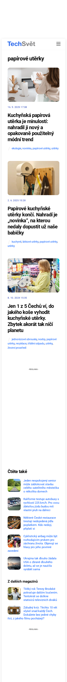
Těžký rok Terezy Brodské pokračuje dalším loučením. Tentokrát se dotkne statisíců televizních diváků (40, 594)
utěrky (55, 148)
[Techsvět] (21, 43)
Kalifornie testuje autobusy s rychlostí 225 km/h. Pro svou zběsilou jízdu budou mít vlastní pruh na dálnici (41, 504)
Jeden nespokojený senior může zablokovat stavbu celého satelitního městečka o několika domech (41, 486)
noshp (41, 339)
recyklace (21, 343)
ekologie (16, 148)
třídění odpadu (36, 343)
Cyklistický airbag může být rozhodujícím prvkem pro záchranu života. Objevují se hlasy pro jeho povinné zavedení (33, 543)
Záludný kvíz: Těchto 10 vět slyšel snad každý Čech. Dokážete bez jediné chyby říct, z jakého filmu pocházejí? (32, 613)
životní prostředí (17, 347)
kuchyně (16, 241)
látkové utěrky (31, 241)
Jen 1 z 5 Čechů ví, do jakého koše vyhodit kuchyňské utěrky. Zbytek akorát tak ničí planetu (31, 318)
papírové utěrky (41, 148)
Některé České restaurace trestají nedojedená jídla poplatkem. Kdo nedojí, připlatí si (39, 523)
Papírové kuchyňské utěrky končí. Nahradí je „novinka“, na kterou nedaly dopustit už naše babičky (33, 221)
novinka (26, 148)
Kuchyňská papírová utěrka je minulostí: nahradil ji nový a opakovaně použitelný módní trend (31, 127)
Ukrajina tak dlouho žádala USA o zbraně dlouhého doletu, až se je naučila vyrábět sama (39, 564)
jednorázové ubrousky (24, 339)
